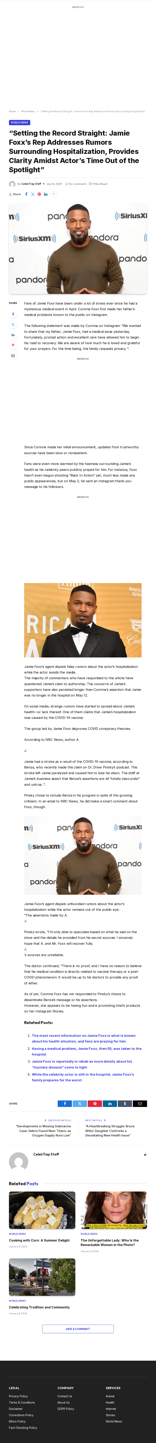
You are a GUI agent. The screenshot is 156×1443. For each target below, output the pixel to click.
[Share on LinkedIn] (46, 194)
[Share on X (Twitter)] (33, 194)
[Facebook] (13, 314)
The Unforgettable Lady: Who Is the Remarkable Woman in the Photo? (110, 1242)
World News (19, 122)
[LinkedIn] (13, 335)
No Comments (77, 183)
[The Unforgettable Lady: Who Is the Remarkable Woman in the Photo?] (114, 1210)
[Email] (13, 356)
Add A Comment (78, 1329)
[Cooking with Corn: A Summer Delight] (42, 1210)
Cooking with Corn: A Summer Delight (39, 1240)
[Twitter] (13, 324)
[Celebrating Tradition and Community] (42, 1277)
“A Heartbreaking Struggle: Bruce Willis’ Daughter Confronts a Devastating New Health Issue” (109, 1130)
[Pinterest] (13, 345)
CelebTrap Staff (31, 183)
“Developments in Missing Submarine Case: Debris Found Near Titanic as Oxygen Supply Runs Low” (43, 1130)
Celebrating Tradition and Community (39, 1307)
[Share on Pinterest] (39, 194)
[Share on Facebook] (26, 194)
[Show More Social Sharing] (53, 194)
